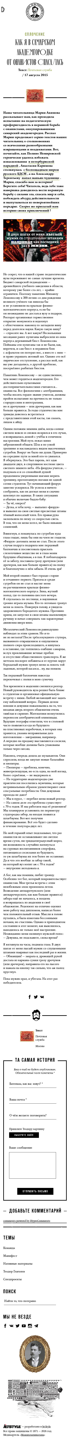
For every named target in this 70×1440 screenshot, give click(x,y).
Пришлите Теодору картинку (26, 1129)
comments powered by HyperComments (26, 1220)
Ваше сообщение (20, 1148)
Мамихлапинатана (32, 1435)
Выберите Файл (24, 1135)
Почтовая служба (41, 1038)
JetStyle (46, 1426)
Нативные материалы (17, 1264)
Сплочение (35, 34)
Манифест (10, 1256)
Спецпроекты (12, 1279)
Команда (9, 1248)
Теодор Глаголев (14, 1271)
